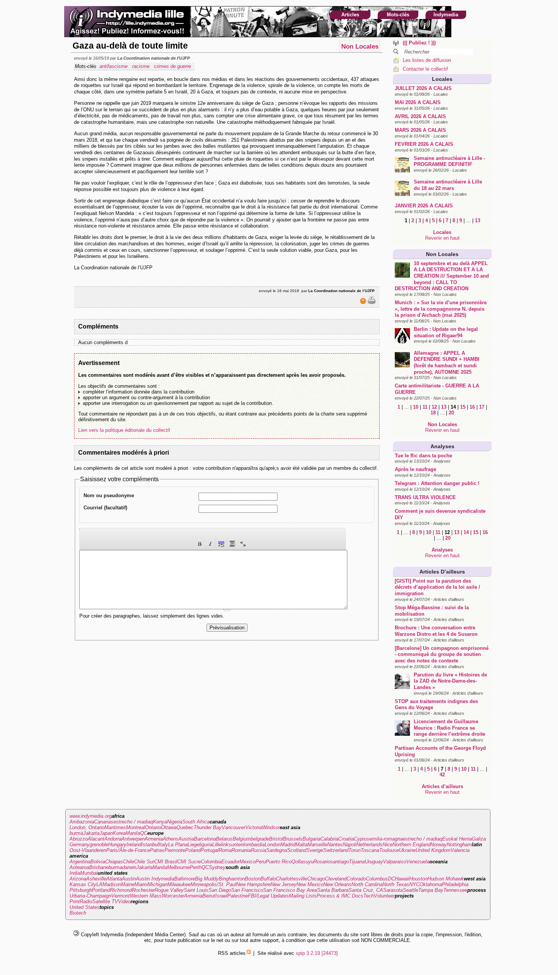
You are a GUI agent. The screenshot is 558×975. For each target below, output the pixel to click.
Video (124, 901)
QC (143, 833)
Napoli (349, 844)
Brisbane (99, 867)
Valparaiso (394, 861)
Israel (221, 896)
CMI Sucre (189, 861)
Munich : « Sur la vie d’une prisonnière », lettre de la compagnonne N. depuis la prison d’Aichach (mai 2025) (441, 309)
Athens (170, 839)
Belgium (242, 839)
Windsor (271, 827)
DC (391, 879)
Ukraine (407, 850)
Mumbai (89, 873)
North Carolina (367, 884)
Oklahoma (430, 884)
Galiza (479, 839)
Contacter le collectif (425, 69)
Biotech (77, 913)
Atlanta (114, 879)
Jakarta (91, 833)
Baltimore (184, 879)
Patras (157, 850)
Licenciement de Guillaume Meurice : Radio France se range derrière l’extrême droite (449, 728)
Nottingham (459, 844)
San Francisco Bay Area (290, 890)
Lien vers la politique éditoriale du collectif (124, 430)
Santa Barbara (332, 890)
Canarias (103, 822)
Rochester (143, 890)
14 (466, 532)
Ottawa (169, 827)
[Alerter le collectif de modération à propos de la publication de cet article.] (363, 302)
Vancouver (233, 827)
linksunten (232, 844)
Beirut (208, 896)
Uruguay (374, 861)
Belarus (224, 839)
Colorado (356, 879)
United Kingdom (433, 850)
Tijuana (357, 861)
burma (76, 833)
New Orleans (337, 884)
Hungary (117, 844)
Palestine (237, 896)
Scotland (296, 850)
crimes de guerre (173, 66)
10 (415, 407)
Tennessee (455, 890)
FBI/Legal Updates (268, 896)
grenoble (99, 844)
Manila (133, 833)
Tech (368, 896)
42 (442, 774)
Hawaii (402, 879)
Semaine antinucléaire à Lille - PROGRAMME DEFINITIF (449, 161)
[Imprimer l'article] (371, 302)
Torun (354, 850)
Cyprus (361, 839)
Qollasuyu (303, 861)
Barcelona (205, 839)
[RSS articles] (249, 953)
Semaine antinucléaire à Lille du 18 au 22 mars (448, 185)
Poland (192, 850)
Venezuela (417, 861)
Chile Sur (144, 861)
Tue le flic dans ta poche (423, 455)
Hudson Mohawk (445, 879)
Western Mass (146, 896)
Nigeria (174, 822)
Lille (216, 844)
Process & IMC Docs (340, 896)
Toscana (370, 850)
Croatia (346, 839)
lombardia (254, 844)
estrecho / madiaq (133, 822)
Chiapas (114, 861)
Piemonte (174, 850)
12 (434, 407)
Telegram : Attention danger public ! (437, 483)
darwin (129, 867)
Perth (196, 867)
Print (74, 901)
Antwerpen (133, 839)
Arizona (77, 879)
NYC (414, 884)
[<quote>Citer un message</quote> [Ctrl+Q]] (232, 543)
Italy (163, 844)
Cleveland (336, 879)
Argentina (79, 861)
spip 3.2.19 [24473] (317, 953)
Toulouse (389, 850)
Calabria (329, 839)
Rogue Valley (169, 890)
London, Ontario (86, 827)
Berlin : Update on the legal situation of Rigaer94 (446, 332)
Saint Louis (196, 890)
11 (424, 407)
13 (477, 220)
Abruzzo (78, 839)
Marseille (317, 844)
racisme (141, 66)
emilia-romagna (386, 839)
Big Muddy (207, 879)
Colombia (211, 861)
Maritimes (115, 827)
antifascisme (114, 66)
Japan (106, 833)
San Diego (219, 890)
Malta (301, 844)
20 (451, 413)
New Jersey (283, 884)
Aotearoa (79, 867)
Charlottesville (291, 879)
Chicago (316, 879)
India (74, 873)
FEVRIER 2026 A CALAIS (424, 144)
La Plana (178, 844)
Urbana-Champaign (90, 896)
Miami (141, 884)
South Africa (196, 822)
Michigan (157, 884)
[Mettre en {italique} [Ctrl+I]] (210, 543)
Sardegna (276, 850)
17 (481, 407)
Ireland (133, 844)
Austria (186, 839)
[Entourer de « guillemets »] (243, 543)
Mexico (247, 861)
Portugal (209, 850)
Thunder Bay (208, 827)
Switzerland (335, 850)
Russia (258, 850)
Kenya (160, 822)
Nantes (335, 844)
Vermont (120, 896)
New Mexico (309, 884)
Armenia (154, 839)
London (273, 844)
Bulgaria (311, 839)
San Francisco (247, 890)
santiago (339, 861)
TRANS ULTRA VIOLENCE (425, 497)
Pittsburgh (80, 890)
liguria (205, 844)
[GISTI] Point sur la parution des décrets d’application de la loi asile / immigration (437, 587)
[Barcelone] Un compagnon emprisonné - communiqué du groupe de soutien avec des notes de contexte (442, 654)
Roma (225, 850)
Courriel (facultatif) (105, 507)
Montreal (135, 827)
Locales (442, 79)
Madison (111, 884)
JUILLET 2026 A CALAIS (423, 88)
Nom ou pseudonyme (109, 495)
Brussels (293, 839)
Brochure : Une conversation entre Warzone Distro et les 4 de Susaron (436, 631)
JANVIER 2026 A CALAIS (424, 206)
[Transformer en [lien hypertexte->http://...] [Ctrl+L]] (221, 543)
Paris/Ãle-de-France (128, 850)
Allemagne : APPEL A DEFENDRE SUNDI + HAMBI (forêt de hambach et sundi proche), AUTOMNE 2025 (446, 362)
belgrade (260, 839)
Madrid (288, 844)
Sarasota (393, 890)
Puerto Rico (279, 861)
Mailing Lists (303, 896)
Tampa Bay (430, 890)
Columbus (377, 879)
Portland (101, 890)
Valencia (460, 850)
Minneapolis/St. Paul (213, 884)
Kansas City (82, 884)
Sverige (314, 850)
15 (462, 407)
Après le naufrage (415, 469)
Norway (438, 844)
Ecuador (230, 861)
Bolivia (97, 861)
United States (84, 907)
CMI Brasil (165, 861)
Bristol (276, 839)
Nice (387, 844)
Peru (260, 861)
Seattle (410, 890)
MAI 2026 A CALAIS (418, 102)
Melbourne (178, 867)
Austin (129, 879)
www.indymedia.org (90, 816)
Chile (128, 861)
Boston (252, 879)
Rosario (322, 861)
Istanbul (150, 844)
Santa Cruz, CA (365, 890)
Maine (127, 884)
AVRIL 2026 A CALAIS (420, 116)
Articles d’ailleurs (442, 572)
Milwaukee (179, 884)
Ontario (153, 827)
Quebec (185, 827)
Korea (119, 833)
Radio (86, 901)
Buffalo (268, 879)
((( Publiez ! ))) (419, 43)
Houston (418, 879)
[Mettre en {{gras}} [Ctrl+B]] (199, 543)
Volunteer (384, 896)
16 (472, 407)
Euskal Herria (457, 839)
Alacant (96, 839)
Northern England (411, 844)
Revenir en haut (442, 238)
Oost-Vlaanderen (87, 850)
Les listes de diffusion (427, 60)
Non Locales (442, 254)
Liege (193, 844)
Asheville (96, 879)
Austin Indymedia (155, 879)
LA (99, 884)
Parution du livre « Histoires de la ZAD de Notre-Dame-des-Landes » (450, 681)
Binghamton (232, 879)
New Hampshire (253, 884)
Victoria (253, 827)
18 (433, 413)
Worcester (173, 896)
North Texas (396, 884)
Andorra (112, 839)
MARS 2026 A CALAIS (420, 130)
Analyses (442, 446)
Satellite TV (105, 901)
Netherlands (369, 844)
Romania (241, 850)
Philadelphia (455, 884)
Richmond (121, 890)
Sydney (217, 867)
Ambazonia (81, 822)
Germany (79, 844)
